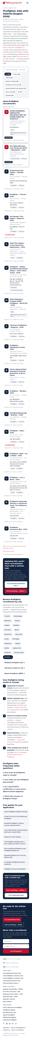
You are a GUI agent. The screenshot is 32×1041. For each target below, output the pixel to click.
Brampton (7, 620)
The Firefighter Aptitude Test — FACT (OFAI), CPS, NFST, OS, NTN (14, 842)
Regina (17, 643)
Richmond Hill (18, 652)
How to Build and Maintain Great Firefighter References (15, 849)
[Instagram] (7, 1024)
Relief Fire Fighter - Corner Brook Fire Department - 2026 (17, 245)
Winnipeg (15, 639)
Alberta (9, 77)
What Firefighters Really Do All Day (15, 811)
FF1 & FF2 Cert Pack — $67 (11, 991)
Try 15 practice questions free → (16, 584)
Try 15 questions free (16, 895)
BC (20, 92)
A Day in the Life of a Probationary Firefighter (15, 817)
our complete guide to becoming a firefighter (17, 755)
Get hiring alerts (16, 951)
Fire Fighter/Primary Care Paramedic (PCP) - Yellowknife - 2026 (18, 148)
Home (5, 8)
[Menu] (27, 3)
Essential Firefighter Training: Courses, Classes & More (14, 824)
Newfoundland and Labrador (16, 88)
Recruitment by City (9, 1012)
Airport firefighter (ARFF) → (14, 673)
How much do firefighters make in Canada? (14, 774)
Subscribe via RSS (8, 551)
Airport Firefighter (9, 1015)
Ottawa (17, 620)
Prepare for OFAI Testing (12, 837)
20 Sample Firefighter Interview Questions (14, 863)
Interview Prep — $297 (10, 996)
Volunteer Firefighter (10, 1020)
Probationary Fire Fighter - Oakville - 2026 (17, 172)
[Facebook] (4, 1024)
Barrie (17, 630)
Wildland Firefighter (9, 1017)
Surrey (6, 639)
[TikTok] (16, 1024)
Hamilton (16, 625)
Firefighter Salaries (9, 1010)
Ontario (16, 74)
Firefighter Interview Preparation (15, 869)
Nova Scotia (10, 92)
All (8, 74)
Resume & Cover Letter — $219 (13, 994)
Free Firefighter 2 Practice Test (13, 978)
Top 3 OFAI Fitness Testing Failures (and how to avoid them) (15, 831)
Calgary (6, 625)
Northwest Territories (13, 84)
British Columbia (12, 81)
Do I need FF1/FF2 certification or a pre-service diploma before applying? (14, 789)
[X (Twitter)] (13, 1024)
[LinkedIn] (10, 1024)
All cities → (7, 657)
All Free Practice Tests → (11, 983)
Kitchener (7, 630)
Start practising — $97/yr (13, 925)
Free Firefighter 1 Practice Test (13, 976)
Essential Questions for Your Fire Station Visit (15, 856)
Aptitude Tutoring (9, 999)
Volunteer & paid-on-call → (14, 668)
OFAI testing (18, 725)
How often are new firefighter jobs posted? (16, 781)
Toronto (7, 616)
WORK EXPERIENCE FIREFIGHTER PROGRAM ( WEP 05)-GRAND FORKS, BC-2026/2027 (18, 115)
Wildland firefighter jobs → (14, 662)
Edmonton (7, 634)
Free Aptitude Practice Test (12, 973)
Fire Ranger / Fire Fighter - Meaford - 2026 (17, 218)
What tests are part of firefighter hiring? (13, 797)
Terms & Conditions (17, 1030)
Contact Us (6, 1030)
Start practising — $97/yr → (16, 591)
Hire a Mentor (7, 1001)
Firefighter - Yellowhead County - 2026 (18, 347)
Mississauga (18, 616)
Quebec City (17, 648)
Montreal (7, 652)
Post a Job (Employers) (18, 1027)
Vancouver (18, 634)
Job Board (6, 1027)
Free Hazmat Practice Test (11, 980)
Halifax (6, 648)
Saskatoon (8, 643)
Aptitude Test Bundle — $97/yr (13, 989)
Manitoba (9, 95)
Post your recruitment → (15, 554)
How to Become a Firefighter (12, 1007)
